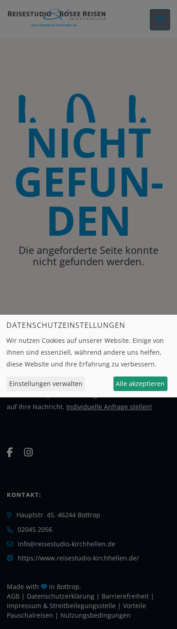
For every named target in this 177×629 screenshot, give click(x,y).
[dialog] (88, 356)
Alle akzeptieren (140, 383)
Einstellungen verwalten (46, 383)
